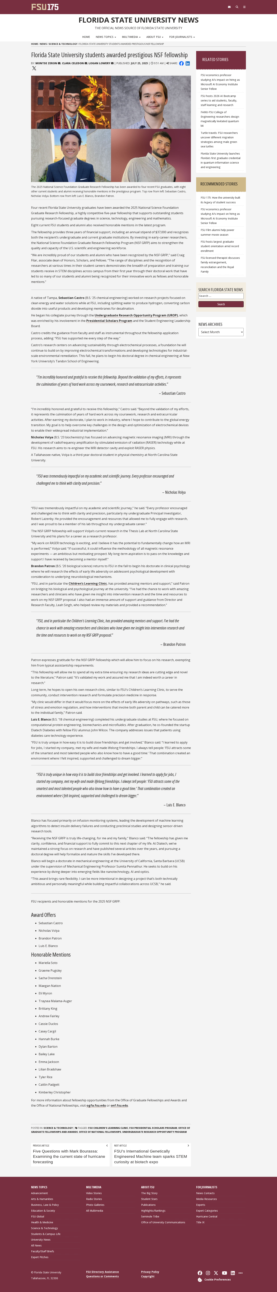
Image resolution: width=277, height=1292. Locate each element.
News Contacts (205, 1193)
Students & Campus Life (45, 1234)
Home (86, 37)
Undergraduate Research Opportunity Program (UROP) (136, 315)
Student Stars (149, 1199)
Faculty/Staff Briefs (42, 1251)
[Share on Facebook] (181, 63)
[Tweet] (34, 68)
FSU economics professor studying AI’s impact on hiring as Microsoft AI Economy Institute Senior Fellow (220, 81)
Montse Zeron (46, 63)
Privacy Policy (150, 1272)
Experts (200, 1205)
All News (36, 1245)
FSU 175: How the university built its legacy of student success (220, 200)
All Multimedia (94, 1210)
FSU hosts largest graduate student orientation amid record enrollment (220, 246)
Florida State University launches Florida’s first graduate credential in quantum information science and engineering (220, 160)
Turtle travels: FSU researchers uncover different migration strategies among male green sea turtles (219, 139)
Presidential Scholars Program (109, 321)
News (43, 44)
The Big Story (149, 1193)
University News (41, 1239)
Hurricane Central (206, 1216)
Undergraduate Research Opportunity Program (154, 1132)
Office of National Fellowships (100, 1132)
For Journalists (181, 37)
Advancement (39, 1193)
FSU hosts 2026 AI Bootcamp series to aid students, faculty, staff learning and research (219, 100)
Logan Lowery (99, 63)
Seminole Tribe (150, 1216)
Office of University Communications (163, 1222)
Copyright (148, 1276)
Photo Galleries (95, 1205)
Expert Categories (207, 1210)
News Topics (105, 37)
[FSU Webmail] (229, 7)
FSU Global (37, 1216)
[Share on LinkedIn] (187, 63)
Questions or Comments (102, 1276)
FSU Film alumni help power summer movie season (217, 232)
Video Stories (94, 1193)
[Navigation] (244, 7)
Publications (148, 1205)
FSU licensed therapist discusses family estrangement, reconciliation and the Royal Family (220, 264)
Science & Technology (63, 44)
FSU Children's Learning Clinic (108, 1128)
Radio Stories (94, 1199)
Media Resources (206, 1199)
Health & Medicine (42, 1222)
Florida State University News (139, 20)
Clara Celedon (73, 63)
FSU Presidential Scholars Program (153, 1128)
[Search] (237, 7)
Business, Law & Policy (45, 1205)
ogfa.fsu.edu (96, 1105)
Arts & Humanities (42, 1199)
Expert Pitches (39, 1257)
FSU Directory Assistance (102, 1272)
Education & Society (43, 1210)
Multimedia (130, 37)
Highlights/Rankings (153, 1210)
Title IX (200, 1222)
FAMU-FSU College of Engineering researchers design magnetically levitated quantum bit (220, 118)
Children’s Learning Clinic (88, 583)
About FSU (153, 37)
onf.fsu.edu (119, 1105)
